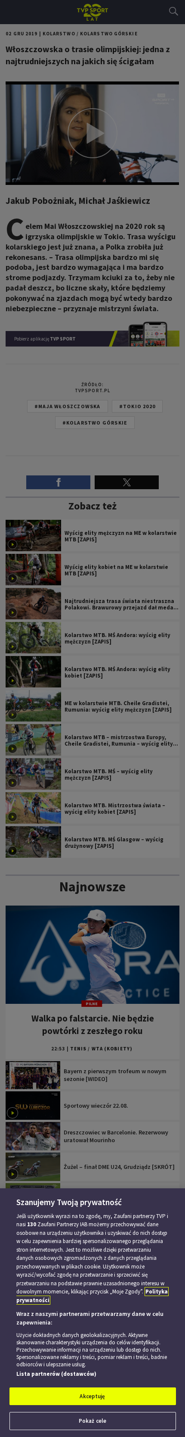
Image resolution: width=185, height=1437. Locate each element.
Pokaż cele (92, 1421)
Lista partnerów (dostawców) (56, 1374)
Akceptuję (92, 1396)
